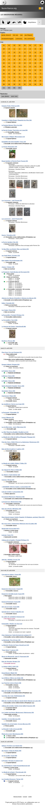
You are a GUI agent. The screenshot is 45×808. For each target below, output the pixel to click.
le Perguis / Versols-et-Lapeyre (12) (12, 760)
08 (40, 45)
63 (40, 70)
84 (25, 81)
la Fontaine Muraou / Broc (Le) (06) (12, 125)
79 (40, 77)
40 (4, 63)
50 (14, 66)
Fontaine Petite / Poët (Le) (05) (10, 106)
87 (40, 81)
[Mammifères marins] (14, 22)
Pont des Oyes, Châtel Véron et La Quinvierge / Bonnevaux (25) (20, 442)
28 (14, 56)
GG (4, 88)
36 (25, 59)
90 (14, 84)
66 (14, 74)
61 (30, 70)
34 (14, 59)
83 (19, 81)
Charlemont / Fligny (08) (9, 396)
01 (4, 45)
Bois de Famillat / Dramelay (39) (11, 691)
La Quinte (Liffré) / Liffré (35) (10, 666)
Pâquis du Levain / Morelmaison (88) (12, 734)
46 (35, 63)
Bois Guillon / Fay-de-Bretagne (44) (12, 260)
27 (9, 56)
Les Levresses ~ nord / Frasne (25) (12, 219)
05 (25, 45)
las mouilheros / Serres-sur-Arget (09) (13, 404)
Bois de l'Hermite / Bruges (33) (11, 661)
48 (4, 66)
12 (19, 49)
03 (14, 45)
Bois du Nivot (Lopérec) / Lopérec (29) (13, 449)
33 (9, 59)
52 (25, 66)
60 (25, 70)
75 (19, 77)
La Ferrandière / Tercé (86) (9, 320)
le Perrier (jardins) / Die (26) (10, 242)
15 (35, 49)
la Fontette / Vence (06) (8, 371)
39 (40, 59)
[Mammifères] (8, 22)
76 (25, 77)
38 (35, 59)
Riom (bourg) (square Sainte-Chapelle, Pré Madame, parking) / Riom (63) (23, 517)
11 (14, 49)
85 (30, 81)
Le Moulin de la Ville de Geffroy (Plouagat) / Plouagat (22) (18, 437)
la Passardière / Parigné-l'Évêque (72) (13, 315)
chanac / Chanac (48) (8, 267)
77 (30, 77)
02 (9, 45)
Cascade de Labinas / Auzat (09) (11, 574)
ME (14, 88)
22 (25, 52)
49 (9, 66)
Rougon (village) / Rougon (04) (10, 364)
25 (40, 52)
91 (19, 84)
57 (9, 70)
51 (19, 66)
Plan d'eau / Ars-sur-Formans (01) (12, 352)
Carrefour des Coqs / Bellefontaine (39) (13, 696)
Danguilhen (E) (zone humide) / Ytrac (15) (14, 141)
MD (9, 88)
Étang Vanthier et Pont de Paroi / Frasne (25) (15, 161)
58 (14, 70)
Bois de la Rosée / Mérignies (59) (11, 509)
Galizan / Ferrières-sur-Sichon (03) (12, 745)
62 (35, 70)
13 (25, 49)
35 (19, 59)
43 (19, 63)
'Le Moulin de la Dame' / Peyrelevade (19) (14, 772)
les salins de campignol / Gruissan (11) (13, 617)
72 (4, 77)
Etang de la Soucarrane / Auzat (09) (12, 589)
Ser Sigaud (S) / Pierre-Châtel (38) (12, 470)
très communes (29, 38)
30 (35, 56)
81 (9, 81)
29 (19, 56)
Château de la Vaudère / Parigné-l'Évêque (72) (15, 540)
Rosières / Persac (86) (8, 341)
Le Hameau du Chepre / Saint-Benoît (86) (14, 326)
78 (35, 77)
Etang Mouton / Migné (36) (9, 673)
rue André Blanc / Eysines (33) (11, 255)
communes (19, 38)
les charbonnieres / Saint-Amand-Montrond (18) (16, 765)
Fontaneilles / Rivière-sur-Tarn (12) (12, 624)
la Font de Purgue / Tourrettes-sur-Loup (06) (15, 130)
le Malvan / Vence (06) (8, 376)
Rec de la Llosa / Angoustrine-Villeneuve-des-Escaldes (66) (19, 523)
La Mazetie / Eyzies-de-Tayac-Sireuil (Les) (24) (15, 645)
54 (35, 66)
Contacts (25, 796)
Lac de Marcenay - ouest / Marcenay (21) (14, 427)
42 (14, 63)
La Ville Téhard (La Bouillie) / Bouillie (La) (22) (15, 432)
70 (35, 74)
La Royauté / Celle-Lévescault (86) (12, 729)
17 (4, 52)
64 (4, 74)
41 (9, 63)
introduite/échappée (7, 38)
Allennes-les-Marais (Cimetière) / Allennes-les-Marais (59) (19, 298)
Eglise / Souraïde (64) (8, 303)
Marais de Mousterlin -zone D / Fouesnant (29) (15, 656)
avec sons (14, 96)
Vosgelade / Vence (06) (8, 391)
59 (19, 70)
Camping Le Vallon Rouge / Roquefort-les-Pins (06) (17, 120)
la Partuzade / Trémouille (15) (10, 412)
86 (35, 81)
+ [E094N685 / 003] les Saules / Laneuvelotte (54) (16, 487)
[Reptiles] (19, 22)
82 (14, 81)
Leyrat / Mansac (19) (8, 417)
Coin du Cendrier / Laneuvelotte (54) (12, 492)
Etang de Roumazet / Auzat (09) (11, 602)
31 (40, 56)
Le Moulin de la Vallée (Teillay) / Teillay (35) (14, 463)
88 (4, 84)
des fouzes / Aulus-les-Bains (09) (11, 750)
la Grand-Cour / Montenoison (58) (11, 502)
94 (35, 84)
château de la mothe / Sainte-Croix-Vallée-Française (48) (18, 706)
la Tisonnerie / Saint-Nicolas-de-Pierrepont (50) (15, 272)
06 (30, 45)
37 (30, 59)
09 (4, 49)
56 (4, 70)
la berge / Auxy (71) (7, 535)
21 (19, 52)
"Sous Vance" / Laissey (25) (10, 650)
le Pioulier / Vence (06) (8, 381)
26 (4, 56)
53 (30, 66)
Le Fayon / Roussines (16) (9, 146)
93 (30, 84)
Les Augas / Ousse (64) (8, 310)
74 (14, 77)
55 (40, 66)
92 (25, 84)
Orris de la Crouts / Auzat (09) (10, 607)
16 (40, 49)
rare (21, 35)
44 (25, 63)
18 (9, 52)
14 (30, 49)
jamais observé (6, 35)
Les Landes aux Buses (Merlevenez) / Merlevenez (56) (18, 712)
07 (35, 45)
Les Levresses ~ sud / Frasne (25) (12, 200)
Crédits (30, 796)
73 (9, 77)
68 (25, 74)
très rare (15, 35)
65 (9, 74)
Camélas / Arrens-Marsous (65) (11, 719)
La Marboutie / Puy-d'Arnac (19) (11, 640)
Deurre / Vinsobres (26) (8, 235)
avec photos (5, 96)
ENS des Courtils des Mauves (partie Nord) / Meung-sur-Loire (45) (21, 701)
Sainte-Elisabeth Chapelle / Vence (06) (13, 386)
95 (40, 84)
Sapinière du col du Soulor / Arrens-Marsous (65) (16, 724)
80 (4, 81)
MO (19, 88)
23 (30, 52)
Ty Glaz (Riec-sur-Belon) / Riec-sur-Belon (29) (15, 249)
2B (30, 56)
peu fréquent (28, 35)
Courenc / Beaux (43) (8, 480)
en (42, 8)
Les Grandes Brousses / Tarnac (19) (12, 779)
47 (40, 63)
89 (9, 84)
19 (14, 52)
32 (4, 59)
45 (30, 63)
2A (25, 56)
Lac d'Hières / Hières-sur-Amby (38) (12, 678)
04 (19, 45)
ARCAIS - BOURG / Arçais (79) (11, 559)
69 (30, 74)
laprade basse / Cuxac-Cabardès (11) (13, 612)
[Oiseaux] (3, 22)
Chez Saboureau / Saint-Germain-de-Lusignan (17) (16, 635)
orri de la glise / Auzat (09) (9, 755)
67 (19, 74)
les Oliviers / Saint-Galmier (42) (11, 475)
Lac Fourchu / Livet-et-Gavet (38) (11, 683)
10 (9, 49)
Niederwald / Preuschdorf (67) (10, 528)
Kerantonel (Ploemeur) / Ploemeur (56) (13, 497)
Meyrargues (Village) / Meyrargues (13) (13, 136)
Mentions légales (18, 796)
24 (35, 52)
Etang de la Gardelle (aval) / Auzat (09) (13, 594)
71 (40, 74)
